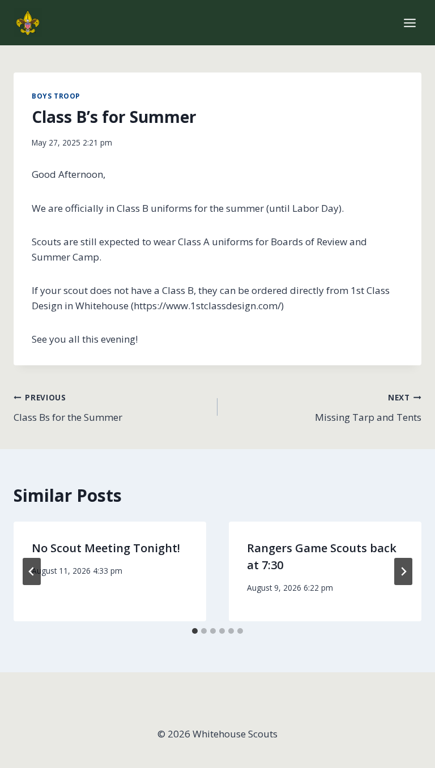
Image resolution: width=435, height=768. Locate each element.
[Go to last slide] (32, 571)
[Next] (403, 571)
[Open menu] (409, 22)
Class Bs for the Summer (68, 408)
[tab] (195, 631)
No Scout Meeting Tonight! (106, 548)
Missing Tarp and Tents (368, 408)
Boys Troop (56, 95)
